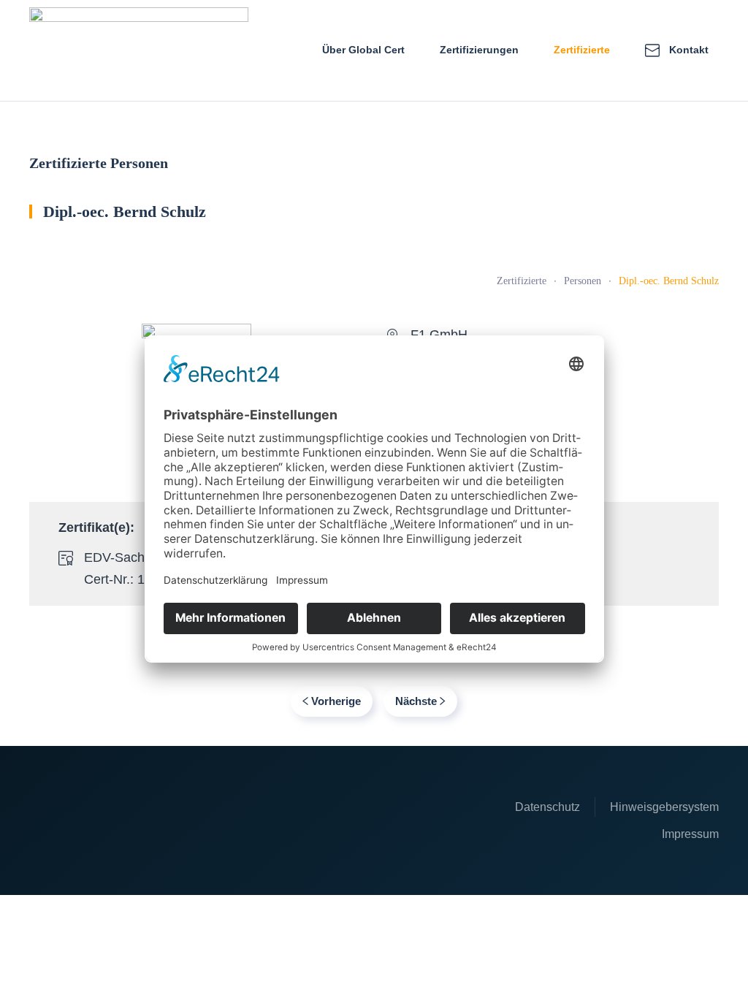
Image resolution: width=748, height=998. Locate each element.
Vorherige (336, 701)
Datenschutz (547, 807)
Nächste (416, 701)
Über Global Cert (363, 50)
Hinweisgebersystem (664, 807)
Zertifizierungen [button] (479, 50)
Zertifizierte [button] (582, 50)
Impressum (690, 834)
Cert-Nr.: (110, 579)
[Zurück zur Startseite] (138, 50)
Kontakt (689, 50)
